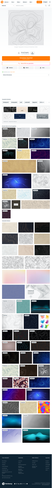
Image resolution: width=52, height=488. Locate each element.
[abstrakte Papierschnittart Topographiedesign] (20, 382)
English (46, 461)
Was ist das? (12, 71)
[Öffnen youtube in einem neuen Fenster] (27, 483)
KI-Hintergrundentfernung (7, 475)
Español (46, 462)
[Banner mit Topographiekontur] (40, 154)
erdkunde (42, 102)
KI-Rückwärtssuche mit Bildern (7, 472)
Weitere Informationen (7, 74)
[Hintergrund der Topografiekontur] (40, 132)
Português (47, 464)
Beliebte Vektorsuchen (21, 467)
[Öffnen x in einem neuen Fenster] (24, 483)
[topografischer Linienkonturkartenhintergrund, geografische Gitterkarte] (19, 166)
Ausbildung (4, 468)
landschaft (27, 102)
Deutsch (46, 466)
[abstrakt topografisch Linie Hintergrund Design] (23, 346)
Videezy (3, 464)
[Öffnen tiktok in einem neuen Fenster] (22, 483)
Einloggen (45, 2)
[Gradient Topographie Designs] (45, 321)
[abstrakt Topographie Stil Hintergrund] (8, 346)
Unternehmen (5, 466)
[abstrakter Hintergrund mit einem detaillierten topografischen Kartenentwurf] (41, 358)
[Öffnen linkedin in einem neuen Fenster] (18, 483)
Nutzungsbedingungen (35, 483)
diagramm (34, 102)
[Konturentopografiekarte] (43, 166)
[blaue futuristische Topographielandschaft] (11, 421)
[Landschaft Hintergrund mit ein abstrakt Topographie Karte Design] (12, 321)
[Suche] (46, 5)
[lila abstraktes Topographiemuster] (6, 214)
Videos (18, 2)
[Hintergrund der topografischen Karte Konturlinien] (41, 194)
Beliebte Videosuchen (21, 473)
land (21, 102)
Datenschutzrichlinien (45, 483)
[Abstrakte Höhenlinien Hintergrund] (11, 436)
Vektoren (6, 2)
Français (46, 468)
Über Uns (34, 464)
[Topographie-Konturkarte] (8, 132)
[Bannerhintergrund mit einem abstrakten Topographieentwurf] (39, 143)
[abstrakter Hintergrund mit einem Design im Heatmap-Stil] (44, 407)
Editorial (25, 2)
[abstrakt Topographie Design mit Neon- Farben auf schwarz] (7, 335)
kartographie (14, 102)
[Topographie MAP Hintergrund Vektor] (23, 154)
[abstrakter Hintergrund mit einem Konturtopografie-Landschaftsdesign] (9, 143)
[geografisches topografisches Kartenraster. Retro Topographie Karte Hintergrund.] (35, 204)
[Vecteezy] (2, 2)
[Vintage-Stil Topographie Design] (9, 194)
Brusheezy (4, 461)
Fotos (12, 2)
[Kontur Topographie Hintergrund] (24, 194)
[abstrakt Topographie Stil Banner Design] (40, 346)
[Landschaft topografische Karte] (9, 154)
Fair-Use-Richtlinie (44, 484)
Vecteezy (4, 462)
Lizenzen (20, 461)
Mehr (31, 2)
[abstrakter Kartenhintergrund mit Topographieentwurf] (23, 132)
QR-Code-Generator (6, 477)
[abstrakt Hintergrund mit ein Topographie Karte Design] (23, 306)
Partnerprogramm (22, 464)
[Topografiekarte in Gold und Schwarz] (10, 358)
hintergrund (5, 102)
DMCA (19, 462)
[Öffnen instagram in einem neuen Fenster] (16, 483)
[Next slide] (47, 102)
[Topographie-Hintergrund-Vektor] (16, 204)
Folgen (32, 53)
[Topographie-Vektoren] (41, 181)
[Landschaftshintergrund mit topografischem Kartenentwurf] (23, 143)
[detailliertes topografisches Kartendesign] (6, 204)
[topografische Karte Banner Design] (13, 394)
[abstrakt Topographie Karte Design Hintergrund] (31, 321)
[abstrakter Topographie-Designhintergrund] (26, 358)
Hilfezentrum (35, 461)
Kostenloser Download (26, 58)
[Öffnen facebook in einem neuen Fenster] (14, 483)
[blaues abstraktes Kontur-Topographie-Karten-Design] (36, 436)
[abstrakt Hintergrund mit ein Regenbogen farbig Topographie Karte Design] (20, 335)
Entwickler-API (5, 470)
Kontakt (33, 462)
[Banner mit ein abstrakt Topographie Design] (39, 335)
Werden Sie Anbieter (34, 467)
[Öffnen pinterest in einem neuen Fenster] (20, 483)
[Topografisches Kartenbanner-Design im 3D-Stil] (16, 181)
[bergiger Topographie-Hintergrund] (8, 306)
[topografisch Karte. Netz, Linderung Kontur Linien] (38, 292)
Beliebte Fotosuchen (20, 470)
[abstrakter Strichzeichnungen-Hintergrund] (13, 292)
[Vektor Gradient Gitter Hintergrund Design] (13, 277)
